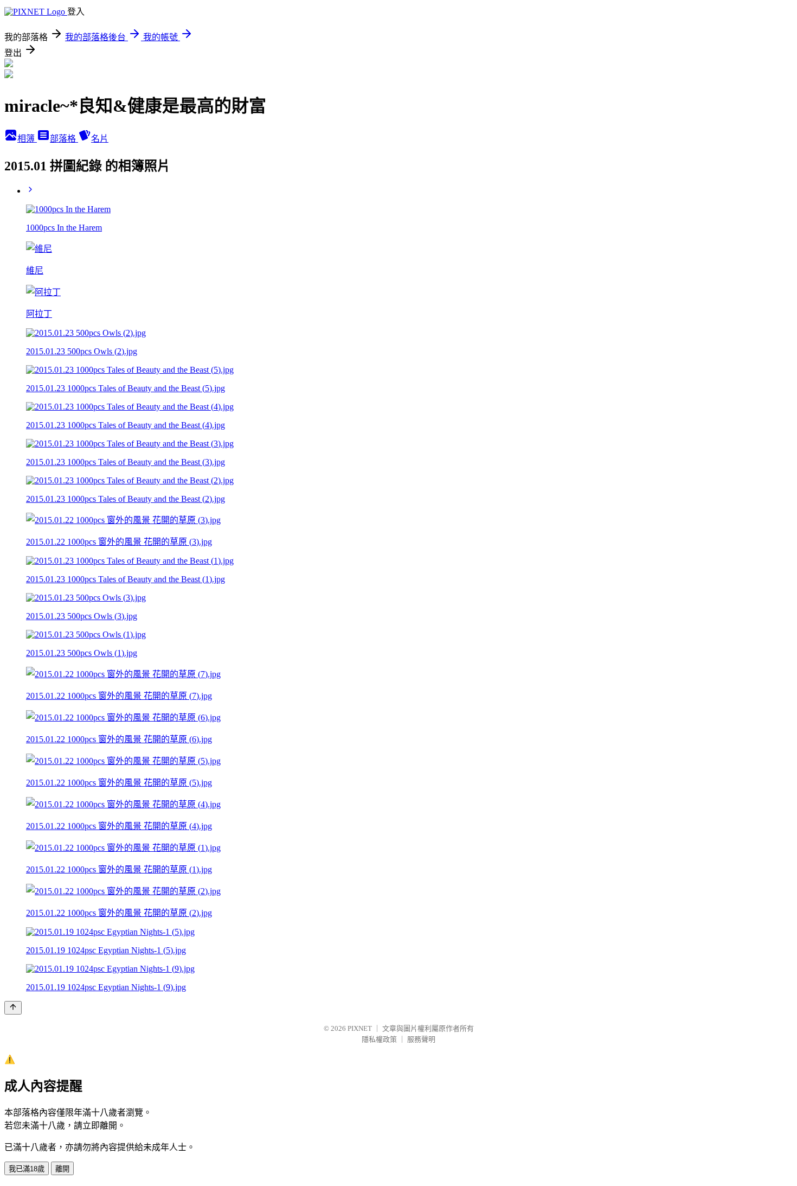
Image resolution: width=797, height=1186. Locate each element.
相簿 (27, 138)
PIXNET (360, 1028)
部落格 (64, 138)
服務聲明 (421, 1039)
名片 (99, 138)
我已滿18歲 (26, 1169)
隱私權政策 (379, 1039)
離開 (62, 1169)
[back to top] (13, 1008)
